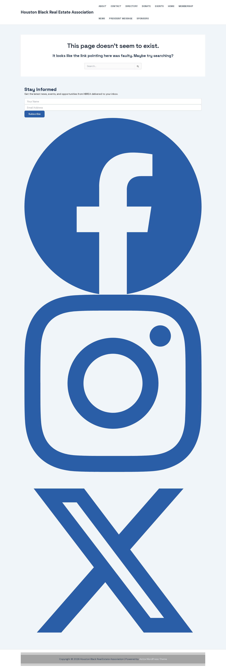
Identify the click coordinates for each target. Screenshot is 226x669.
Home (171, 6)
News (102, 18)
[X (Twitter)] (113, 560)
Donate (146, 6)
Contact (116, 6)
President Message (120, 18)
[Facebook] (113, 206)
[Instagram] (113, 383)
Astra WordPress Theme (153, 659)
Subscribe (34, 114)
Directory (131, 6)
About (102, 6)
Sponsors (143, 18)
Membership (186, 6)
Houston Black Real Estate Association (57, 12)
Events (159, 6)
